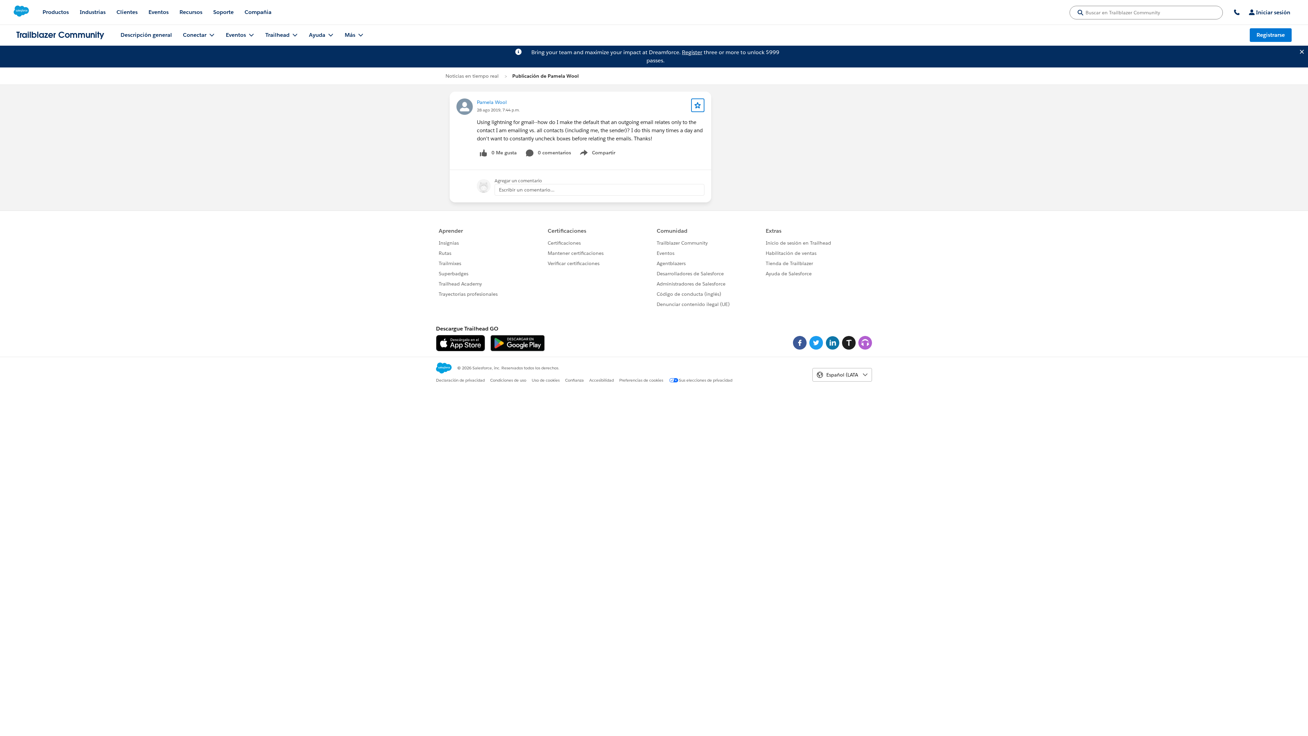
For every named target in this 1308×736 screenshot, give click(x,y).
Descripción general (146, 35)
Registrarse (1271, 35)
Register (692, 52)
